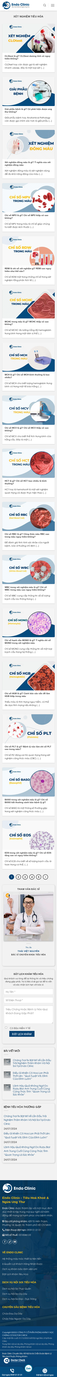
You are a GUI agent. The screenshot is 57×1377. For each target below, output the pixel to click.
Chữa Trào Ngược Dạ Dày (16, 1318)
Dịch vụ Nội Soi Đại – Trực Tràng (19, 1298)
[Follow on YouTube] (14, 1242)
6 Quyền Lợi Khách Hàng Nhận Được (22, 1263)
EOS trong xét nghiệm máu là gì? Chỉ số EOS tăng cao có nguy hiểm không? (28, 854)
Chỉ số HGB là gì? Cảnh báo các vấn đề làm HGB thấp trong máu (27, 694)
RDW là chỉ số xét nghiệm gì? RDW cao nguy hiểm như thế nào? (28, 269)
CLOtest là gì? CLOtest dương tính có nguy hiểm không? (27, 57)
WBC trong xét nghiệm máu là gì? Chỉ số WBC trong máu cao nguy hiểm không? (26, 588)
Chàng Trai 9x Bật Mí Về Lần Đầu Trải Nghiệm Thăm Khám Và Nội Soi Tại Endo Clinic (32, 1063)
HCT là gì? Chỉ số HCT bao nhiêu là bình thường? (26, 482)
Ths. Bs (29, 947)
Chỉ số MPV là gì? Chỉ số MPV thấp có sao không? (26, 216)
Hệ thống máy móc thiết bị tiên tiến (21, 1258)
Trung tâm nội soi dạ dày (12, 1344)
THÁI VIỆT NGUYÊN (28, 951)
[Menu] (53, 5)
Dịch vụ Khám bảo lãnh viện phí (19, 1268)
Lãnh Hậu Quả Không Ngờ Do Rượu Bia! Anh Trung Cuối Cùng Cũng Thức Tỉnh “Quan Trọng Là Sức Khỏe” (31, 1090)
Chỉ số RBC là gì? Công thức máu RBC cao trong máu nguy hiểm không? (27, 535)
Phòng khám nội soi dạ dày (35, 1344)
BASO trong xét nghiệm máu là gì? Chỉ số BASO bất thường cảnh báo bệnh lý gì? (26, 801)
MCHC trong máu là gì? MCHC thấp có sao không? (27, 323)
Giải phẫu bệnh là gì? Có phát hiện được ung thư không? (28, 110)
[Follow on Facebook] (4, 1242)
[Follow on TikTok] (9, 1242)
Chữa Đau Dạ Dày (12, 1313)
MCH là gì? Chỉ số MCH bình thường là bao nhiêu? (27, 376)
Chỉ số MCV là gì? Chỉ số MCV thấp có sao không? (27, 429)
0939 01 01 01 (34, 1229)
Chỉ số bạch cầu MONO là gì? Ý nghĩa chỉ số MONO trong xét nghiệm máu (28, 641)
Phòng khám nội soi (23, 1346)
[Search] (44, 5)
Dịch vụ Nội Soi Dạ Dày (14, 1293)
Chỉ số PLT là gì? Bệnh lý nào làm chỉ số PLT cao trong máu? (28, 748)
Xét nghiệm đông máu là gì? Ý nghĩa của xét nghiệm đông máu (28, 163)
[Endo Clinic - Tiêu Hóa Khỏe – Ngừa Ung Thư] (17, 5)
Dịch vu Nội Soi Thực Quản (16, 1288)
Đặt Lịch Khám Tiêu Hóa (15, 1273)
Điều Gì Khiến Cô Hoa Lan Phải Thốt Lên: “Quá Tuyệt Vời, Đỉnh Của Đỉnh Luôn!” (30, 1075)
